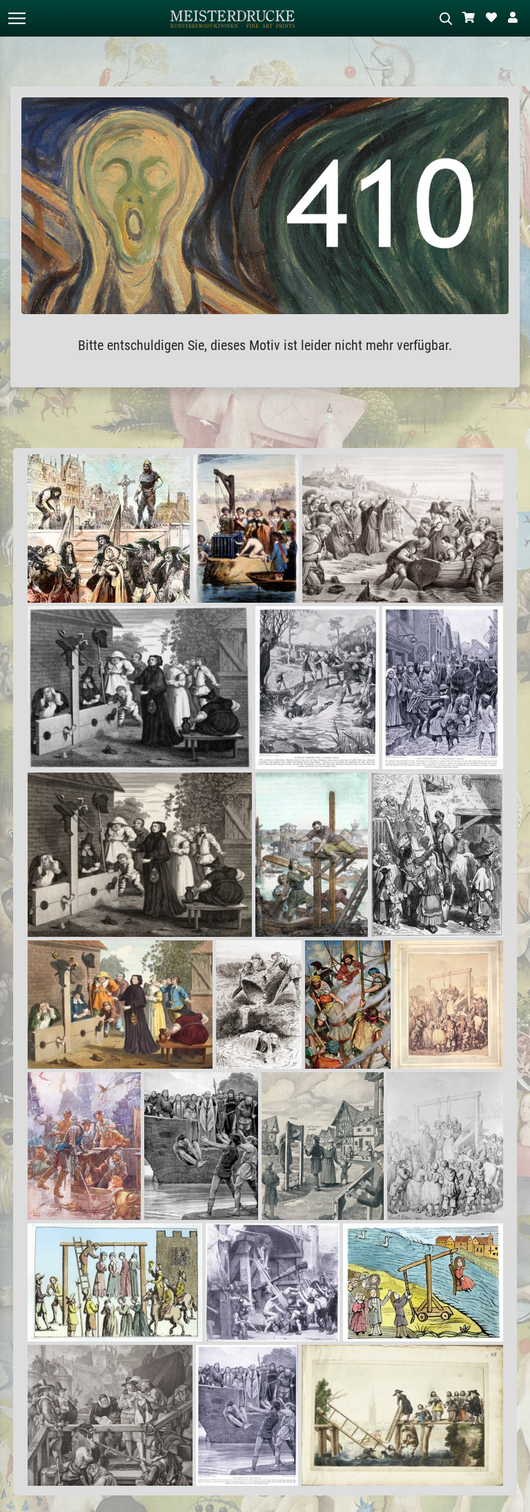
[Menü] (16, 18)
